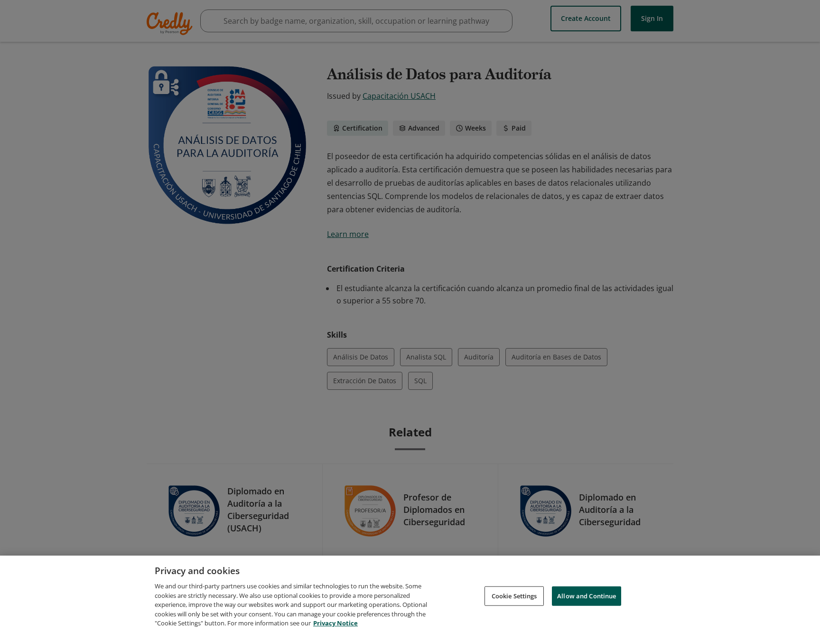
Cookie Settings (514, 595)
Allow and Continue (586, 595)
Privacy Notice (335, 623)
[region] (410, 594)
